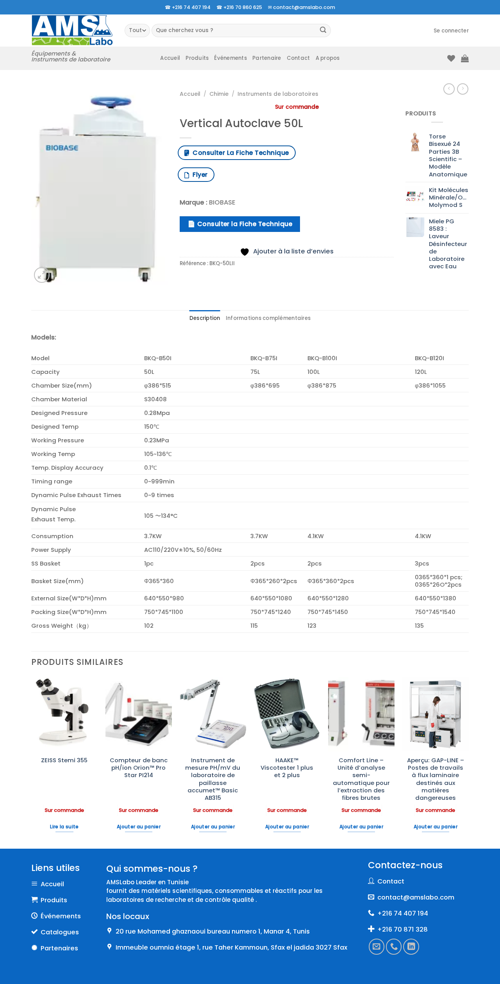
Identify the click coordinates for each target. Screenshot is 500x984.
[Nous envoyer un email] (376, 946)
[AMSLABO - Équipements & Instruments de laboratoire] (72, 30)
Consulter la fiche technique (239, 152)
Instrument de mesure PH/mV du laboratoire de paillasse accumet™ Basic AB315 (212, 779)
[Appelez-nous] (394, 946)
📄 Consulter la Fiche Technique (240, 223)
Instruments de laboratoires (278, 94)
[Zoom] (42, 275)
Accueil (170, 58)
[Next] (468, 762)
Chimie (219, 94)
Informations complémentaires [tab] (268, 318)
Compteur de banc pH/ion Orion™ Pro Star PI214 (139, 767)
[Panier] (465, 58)
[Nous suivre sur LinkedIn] (411, 946)
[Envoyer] (323, 31)
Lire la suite (64, 827)
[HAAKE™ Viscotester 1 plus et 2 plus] (287, 714)
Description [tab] (204, 318)
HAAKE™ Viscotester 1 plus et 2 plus (287, 767)
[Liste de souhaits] (451, 58)
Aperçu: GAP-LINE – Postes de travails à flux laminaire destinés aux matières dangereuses (435, 779)
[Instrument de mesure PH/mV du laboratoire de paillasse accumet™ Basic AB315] (213, 714)
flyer (198, 174)
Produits (197, 58)
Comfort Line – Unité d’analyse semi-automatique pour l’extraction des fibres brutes (361, 779)
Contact (298, 58)
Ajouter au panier (139, 827)
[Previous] (32, 762)
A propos (328, 58)
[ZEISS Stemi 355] (64, 714)
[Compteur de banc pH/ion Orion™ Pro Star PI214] (138, 714)
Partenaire (266, 58)
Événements (230, 58)
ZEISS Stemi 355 (64, 760)
